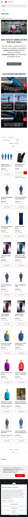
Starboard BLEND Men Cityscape (6, 285)
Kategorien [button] (4, 459)
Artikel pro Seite (6, 140)
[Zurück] (2, 146)
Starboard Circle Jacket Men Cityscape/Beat (6, 344)
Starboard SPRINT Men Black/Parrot (6, 432)
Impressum (4, 500)
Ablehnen (14, 512)
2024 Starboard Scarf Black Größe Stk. (20, 165)
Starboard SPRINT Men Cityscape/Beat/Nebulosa (21, 432)
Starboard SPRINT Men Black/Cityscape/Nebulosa (21, 402)
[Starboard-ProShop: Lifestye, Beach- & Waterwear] (9, 1)
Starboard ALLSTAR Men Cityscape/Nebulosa (21, 198)
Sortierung (10, 137)
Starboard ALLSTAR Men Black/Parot (7, 198)
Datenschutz (11, 500)
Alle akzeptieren (14, 504)
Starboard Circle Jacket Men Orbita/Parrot (20, 344)
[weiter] (25, 146)
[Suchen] (25, 5)
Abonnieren (20, 475)
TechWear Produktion (14, 64)
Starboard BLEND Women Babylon (5, 315)
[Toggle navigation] (2, 1)
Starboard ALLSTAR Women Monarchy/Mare (20, 256)
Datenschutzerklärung (8, 469)
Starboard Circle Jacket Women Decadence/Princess (6, 373)
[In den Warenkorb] (25, 172)
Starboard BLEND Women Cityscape (19, 315)
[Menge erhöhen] (22, 172)
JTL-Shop (17, 515)
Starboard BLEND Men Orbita (20, 285)
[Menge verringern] (16, 172)
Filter (4, 137)
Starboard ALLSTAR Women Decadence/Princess (5, 256)
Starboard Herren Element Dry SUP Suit (6, 165)
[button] (20, 2)
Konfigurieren (14, 508)
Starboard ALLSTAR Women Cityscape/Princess (19, 227)
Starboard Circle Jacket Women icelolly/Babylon (20, 373)
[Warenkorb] (25, 2)
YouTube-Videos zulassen (14, 31)
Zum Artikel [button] (7, 174)
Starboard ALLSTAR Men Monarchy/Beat (7, 227)
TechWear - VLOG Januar (6, 18)
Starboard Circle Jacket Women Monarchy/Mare (6, 402)
